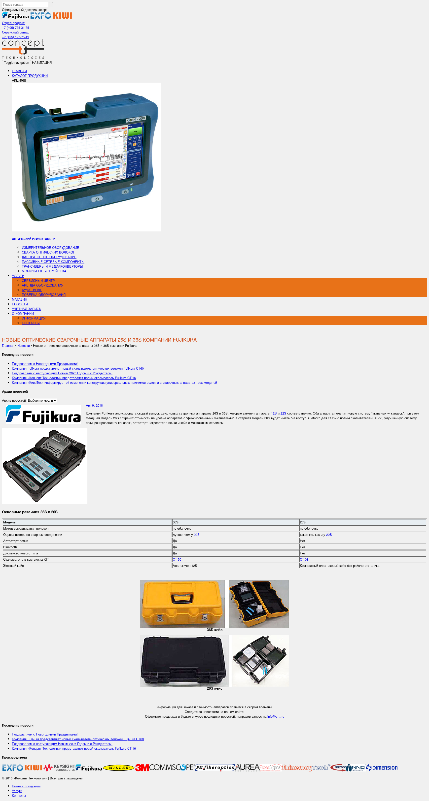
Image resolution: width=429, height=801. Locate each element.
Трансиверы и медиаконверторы (52, 266)
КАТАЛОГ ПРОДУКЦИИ (30, 75)
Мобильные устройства (44, 271)
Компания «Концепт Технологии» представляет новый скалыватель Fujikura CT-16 (74, 377)
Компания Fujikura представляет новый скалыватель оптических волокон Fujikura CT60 (78, 368)
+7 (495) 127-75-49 (15, 36)
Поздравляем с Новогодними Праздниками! (45, 363)
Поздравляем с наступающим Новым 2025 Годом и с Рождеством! (62, 373)
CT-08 (304, 559)
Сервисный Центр (38, 280)
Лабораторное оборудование (49, 257)
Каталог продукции (26, 786)
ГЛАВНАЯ (19, 70)
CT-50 (177, 559)
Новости (23, 345)
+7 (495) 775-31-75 (15, 27)
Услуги (17, 790)
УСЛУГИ (18, 275)
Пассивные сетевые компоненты (53, 261)
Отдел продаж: (13, 22)
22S (283, 413)
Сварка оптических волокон (48, 252)
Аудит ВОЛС (32, 290)
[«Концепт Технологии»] (23, 57)
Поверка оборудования (44, 294)
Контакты (19, 795)
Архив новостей (14, 400)
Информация (33, 318)
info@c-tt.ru (275, 716)
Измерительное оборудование (50, 247)
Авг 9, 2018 (94, 405)
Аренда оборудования (42, 285)
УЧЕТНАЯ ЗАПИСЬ (26, 308)
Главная (8, 345)
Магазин (19, 299)
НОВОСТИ (20, 304)
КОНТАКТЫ (31, 322)
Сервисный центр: (15, 32)
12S (274, 413)
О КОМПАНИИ (23, 313)
